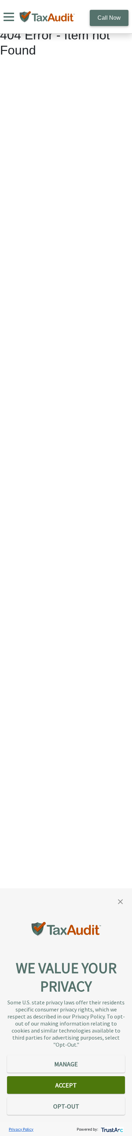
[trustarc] (111, 1129)
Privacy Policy (21, 1129)
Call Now (109, 18)
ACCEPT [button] (66, 1085)
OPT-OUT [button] (66, 1106)
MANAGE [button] (66, 1064)
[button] (120, 901)
